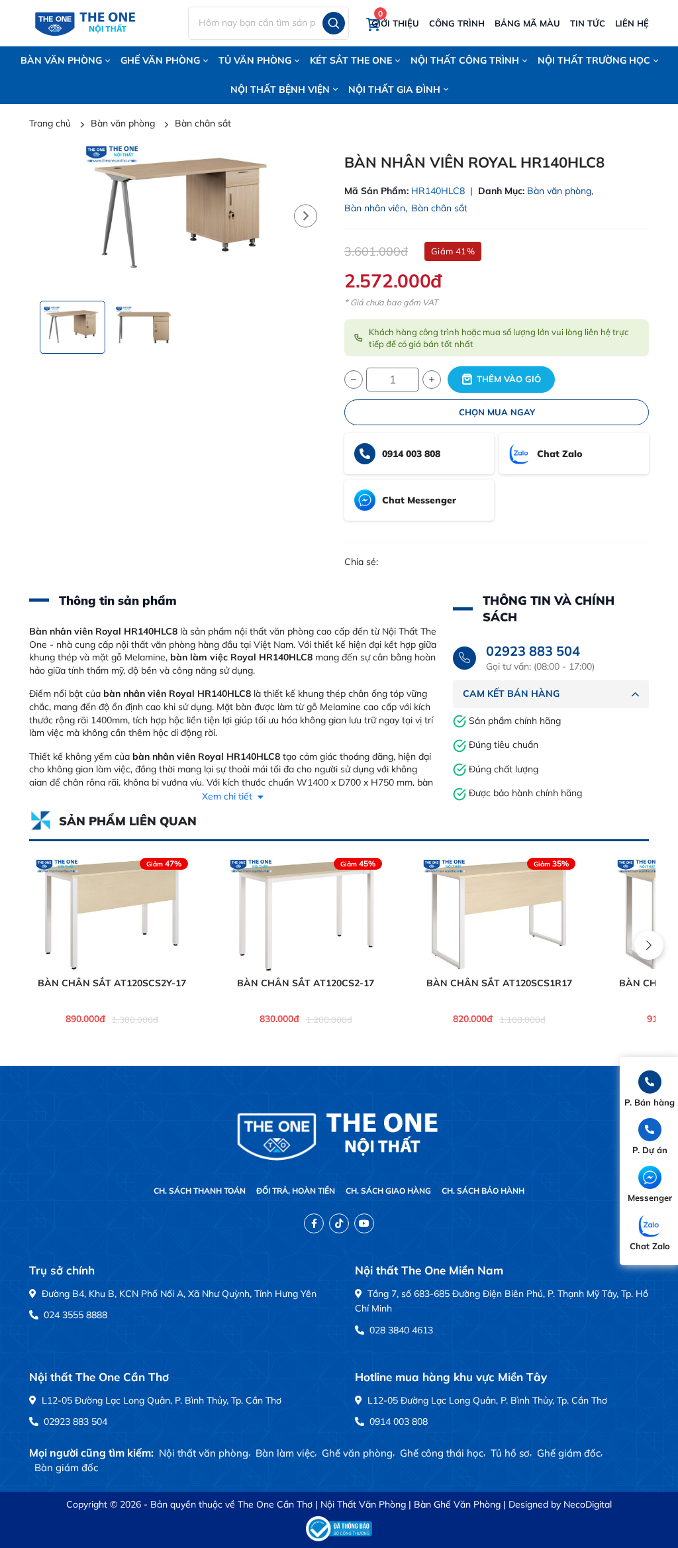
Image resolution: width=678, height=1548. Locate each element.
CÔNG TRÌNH (457, 23)
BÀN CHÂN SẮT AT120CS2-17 (305, 983)
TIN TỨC (587, 23)
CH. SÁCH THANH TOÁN (200, 1191)
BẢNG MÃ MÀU (527, 23)
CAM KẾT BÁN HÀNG (511, 693)
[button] (305, 215)
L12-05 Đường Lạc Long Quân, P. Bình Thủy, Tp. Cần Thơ (160, 1400)
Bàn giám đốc (66, 1467)
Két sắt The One (351, 60)
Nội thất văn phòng (203, 1453)
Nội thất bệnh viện (280, 89)
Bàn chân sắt (439, 208)
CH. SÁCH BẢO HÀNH (483, 1191)
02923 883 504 (533, 651)
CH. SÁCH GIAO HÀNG (388, 1191)
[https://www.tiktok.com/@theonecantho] (339, 1223)
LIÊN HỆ (632, 23)
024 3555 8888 (74, 1315)
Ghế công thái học (441, 1453)
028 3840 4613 (400, 1330)
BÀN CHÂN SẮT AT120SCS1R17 (499, 983)
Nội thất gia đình (394, 89)
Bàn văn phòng (61, 60)
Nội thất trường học (594, 60)
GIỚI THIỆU (395, 23)
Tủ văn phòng (254, 60)
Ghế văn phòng (160, 60)
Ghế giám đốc (569, 1453)
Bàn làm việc (285, 1453)
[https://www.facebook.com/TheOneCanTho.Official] (314, 1223)
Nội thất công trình (465, 60)
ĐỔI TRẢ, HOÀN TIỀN (295, 1191)
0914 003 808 (397, 1421)
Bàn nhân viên (374, 208)
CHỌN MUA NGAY (497, 412)
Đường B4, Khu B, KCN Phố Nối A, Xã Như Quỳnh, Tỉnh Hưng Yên (177, 1294)
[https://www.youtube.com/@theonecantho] (364, 1223)
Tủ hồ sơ (510, 1453)
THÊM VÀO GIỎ (509, 379)
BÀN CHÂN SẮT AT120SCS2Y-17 (112, 983)
